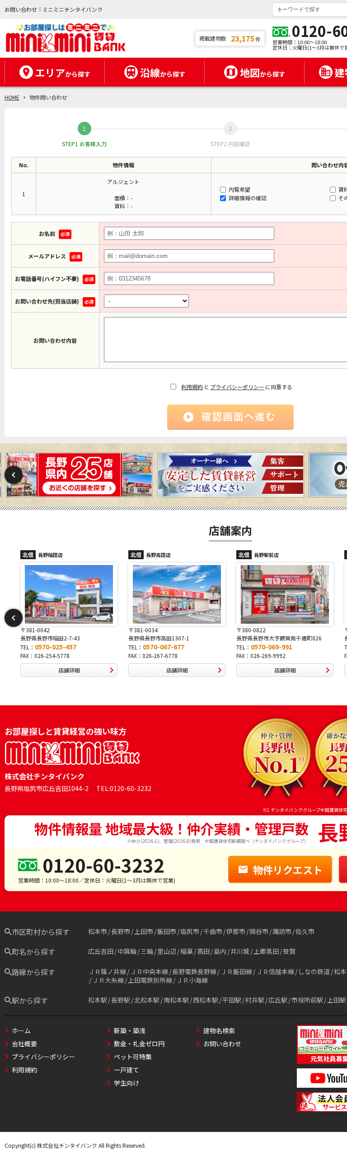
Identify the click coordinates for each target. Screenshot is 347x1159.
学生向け (126, 1083)
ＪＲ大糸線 (108, 979)
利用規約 (192, 387)
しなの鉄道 (314, 971)
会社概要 (24, 1043)
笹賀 (289, 951)
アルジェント (123, 181)
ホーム (21, 1030)
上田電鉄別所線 (150, 979)
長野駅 (120, 999)
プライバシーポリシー (237, 387)
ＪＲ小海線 (192, 979)
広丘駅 (277, 999)
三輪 (147, 951)
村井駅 (254, 999)
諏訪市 (281, 931)
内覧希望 (238, 189)
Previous (14, 475)
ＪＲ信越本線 (275, 971)
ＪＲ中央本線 (149, 971)
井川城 (239, 951)
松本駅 (97, 999)
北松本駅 (146, 999)
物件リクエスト (288, 869)
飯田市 (166, 931)
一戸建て (126, 1070)
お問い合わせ (222, 1043)
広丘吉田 (100, 951)
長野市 (120, 931)
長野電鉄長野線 (194, 971)
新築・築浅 (129, 1030)
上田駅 (336, 999)
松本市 (97, 931)
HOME (12, 97)
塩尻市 (189, 931)
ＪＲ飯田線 (236, 971)
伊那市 (235, 931)
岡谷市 (258, 931)
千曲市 (212, 931)
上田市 (143, 931)
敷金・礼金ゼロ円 (139, 1043)
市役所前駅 (307, 999)
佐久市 (304, 931)
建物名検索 (219, 1030)
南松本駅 (176, 999)
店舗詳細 (69, 670)
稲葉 (186, 951)
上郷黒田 (266, 951)
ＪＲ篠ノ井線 (107, 971)
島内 (220, 951)
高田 (203, 951)
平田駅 (231, 999)
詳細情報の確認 (247, 198)
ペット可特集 (133, 1056)
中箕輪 (126, 951)
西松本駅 (205, 999)
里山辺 (166, 951)
